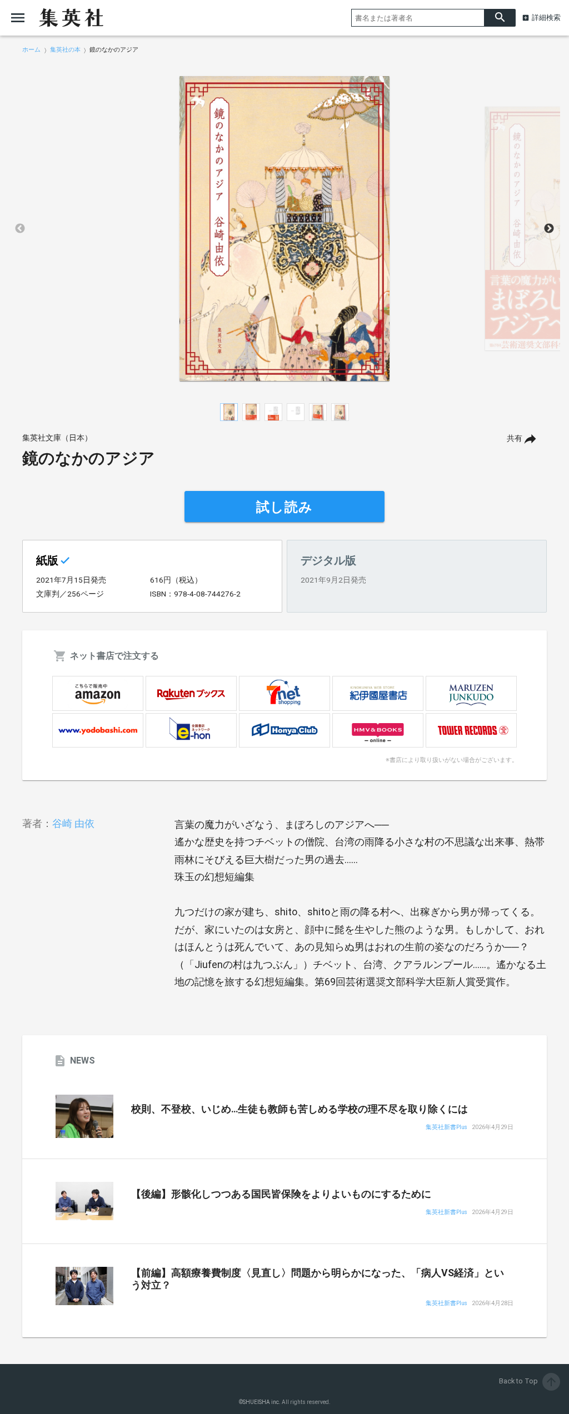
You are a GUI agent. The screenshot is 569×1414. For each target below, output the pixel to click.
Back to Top (528, 1381)
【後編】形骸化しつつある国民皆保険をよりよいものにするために (281, 1194)
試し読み (284, 507)
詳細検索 (546, 17)
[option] (284, 228)
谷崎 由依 (73, 823)
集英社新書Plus (446, 1128)
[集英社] (71, 17)
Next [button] (549, 229)
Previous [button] (20, 229)
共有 (514, 438)
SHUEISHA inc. (262, 1402)
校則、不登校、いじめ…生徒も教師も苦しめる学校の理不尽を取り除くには (299, 1109)
